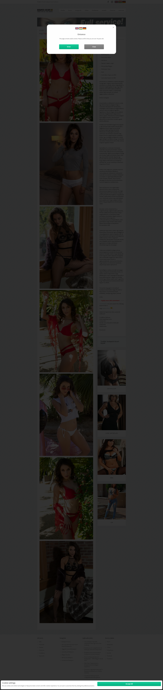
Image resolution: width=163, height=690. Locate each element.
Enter (69, 47)
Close (94, 47)
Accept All (129, 684)
